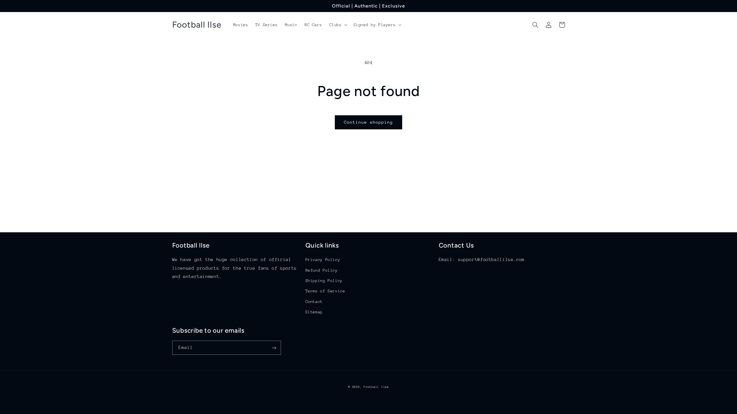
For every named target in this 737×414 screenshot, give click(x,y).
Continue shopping (368, 122)
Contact (314, 301)
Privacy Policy (322, 259)
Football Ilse (376, 387)
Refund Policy (321, 270)
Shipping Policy (324, 280)
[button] (338, 24)
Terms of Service (325, 291)
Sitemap (314, 312)
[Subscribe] (273, 348)
